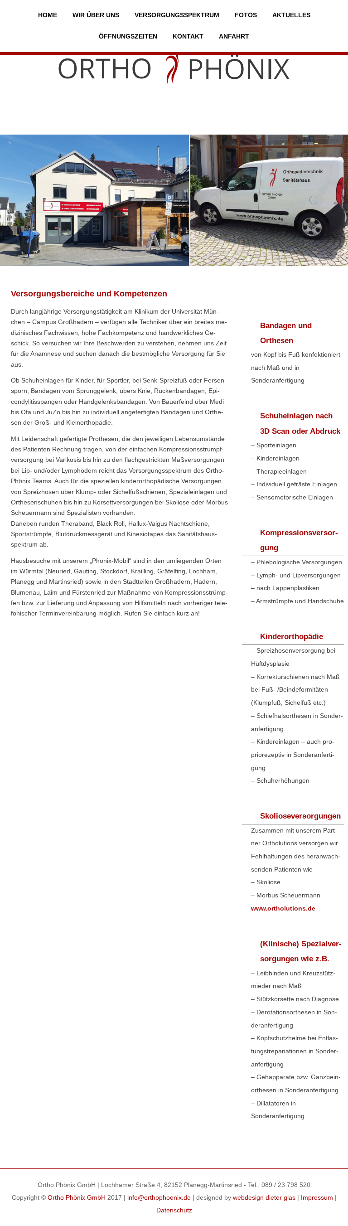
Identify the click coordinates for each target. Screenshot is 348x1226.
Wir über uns (95, 15)
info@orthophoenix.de (159, 1197)
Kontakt (188, 36)
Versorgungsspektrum (177, 15)
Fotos (246, 15)
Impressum (317, 1197)
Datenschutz (174, 1210)
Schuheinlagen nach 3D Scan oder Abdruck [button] (300, 424)
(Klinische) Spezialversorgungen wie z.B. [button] (301, 952)
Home (47, 15)
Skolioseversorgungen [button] (300, 816)
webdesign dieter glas (264, 1197)
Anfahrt (234, 36)
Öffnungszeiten (128, 36)
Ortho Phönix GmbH (77, 1197)
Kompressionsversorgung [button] (299, 540)
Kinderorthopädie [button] (291, 636)
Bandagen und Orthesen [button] (286, 333)
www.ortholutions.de (283, 908)
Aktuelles (291, 15)
